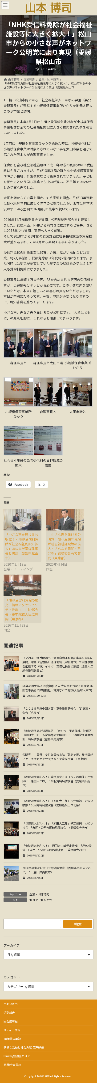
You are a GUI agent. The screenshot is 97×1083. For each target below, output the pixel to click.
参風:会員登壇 (12, 1065)
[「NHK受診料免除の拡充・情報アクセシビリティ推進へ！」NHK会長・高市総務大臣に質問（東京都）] (22, 585)
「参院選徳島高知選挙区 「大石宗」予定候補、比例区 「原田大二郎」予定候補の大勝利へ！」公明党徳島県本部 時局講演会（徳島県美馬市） (58, 735)
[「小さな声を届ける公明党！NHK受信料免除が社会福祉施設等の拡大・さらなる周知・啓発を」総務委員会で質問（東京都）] (65, 519)
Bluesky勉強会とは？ (17, 1056)
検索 (78, 924)
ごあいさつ (11, 1004)
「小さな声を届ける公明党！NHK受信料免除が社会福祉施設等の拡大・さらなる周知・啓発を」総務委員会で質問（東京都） (64, 546)
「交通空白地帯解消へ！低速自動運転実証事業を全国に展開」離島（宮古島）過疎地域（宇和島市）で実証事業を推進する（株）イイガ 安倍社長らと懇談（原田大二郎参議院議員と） (57, 664)
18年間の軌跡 (12, 1039)
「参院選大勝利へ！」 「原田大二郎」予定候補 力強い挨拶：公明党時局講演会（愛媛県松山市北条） (57, 803)
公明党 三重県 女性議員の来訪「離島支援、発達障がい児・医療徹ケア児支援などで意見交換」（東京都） (57, 757)
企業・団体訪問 (39, 894)
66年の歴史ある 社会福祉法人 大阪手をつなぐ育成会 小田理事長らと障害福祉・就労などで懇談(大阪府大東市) (57, 688)
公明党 (48, 899)
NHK (35, 899)
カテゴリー (12, 977)
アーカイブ (12, 945)
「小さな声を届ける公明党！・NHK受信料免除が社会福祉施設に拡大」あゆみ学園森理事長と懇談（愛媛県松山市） (21, 546)
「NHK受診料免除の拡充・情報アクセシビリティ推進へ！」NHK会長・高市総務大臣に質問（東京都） (21, 609)
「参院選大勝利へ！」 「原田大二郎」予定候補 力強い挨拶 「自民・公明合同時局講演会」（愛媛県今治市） (57, 825)
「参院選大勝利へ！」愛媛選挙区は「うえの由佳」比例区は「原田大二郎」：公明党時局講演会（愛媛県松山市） (57, 781)
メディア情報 (12, 1030)
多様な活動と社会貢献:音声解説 (24, 1047)
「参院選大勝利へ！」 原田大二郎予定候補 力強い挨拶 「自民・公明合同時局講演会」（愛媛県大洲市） (57, 848)
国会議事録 (11, 1021)
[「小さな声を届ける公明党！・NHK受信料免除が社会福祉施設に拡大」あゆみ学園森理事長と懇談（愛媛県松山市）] (22, 519)
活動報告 (9, 1013)
